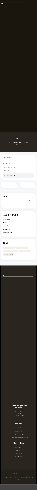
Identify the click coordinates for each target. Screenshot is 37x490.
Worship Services (19, 434)
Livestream (18, 447)
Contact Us (18, 456)
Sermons (18, 450)
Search (5, 196)
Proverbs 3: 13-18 (7, 232)
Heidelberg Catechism (10, 251)
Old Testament (8, 254)
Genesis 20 (6, 222)
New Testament (25, 251)
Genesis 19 (6, 226)
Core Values (18, 431)
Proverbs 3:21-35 (7, 219)
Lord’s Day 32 (6, 229)
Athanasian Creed (8, 247)
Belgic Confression (22, 247)
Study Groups (18, 453)
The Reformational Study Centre (18, 437)
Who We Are (18, 428)
